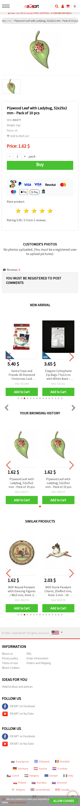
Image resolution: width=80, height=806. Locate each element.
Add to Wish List (19, 136)
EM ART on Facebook (22, 706)
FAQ (28, 653)
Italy (70, 775)
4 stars (42, 211)
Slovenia (62, 782)
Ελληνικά (44, 761)
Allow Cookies (63, 801)
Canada (65, 789)
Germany (23, 768)
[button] (18, 398)
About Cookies (11, 668)
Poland (22, 782)
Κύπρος (20, 789)
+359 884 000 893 (61, 13)
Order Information (37, 658)
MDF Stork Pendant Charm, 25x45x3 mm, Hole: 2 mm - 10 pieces (58, 591)
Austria (43, 768)
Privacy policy (10, 658)
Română (64, 761)
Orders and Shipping (38, 663)
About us (7, 653)
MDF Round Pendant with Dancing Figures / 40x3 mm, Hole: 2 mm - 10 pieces (22, 591)
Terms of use (10, 663)
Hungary (34, 775)
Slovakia (41, 782)
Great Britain (43, 789)
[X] (3, 799)
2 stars (26, 211)
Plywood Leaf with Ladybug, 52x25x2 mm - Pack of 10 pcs (22, 483)
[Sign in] (62, 6)
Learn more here (17, 802)
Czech (15, 775)
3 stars (34, 211)
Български (22, 761)
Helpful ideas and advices (17, 686)
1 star (19, 211)
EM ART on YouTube (22, 713)
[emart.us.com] (25, 7)
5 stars (50, 211)
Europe (54, 775)
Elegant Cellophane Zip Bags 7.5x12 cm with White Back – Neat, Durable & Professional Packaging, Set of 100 (58, 375)
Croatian (62, 768)
